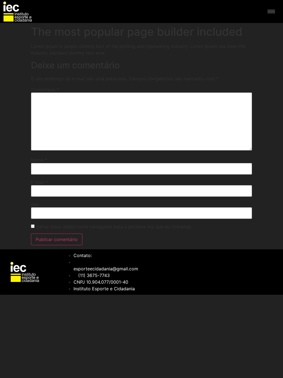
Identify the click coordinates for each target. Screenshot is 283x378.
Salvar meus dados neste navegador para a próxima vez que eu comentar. (114, 226)
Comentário (45, 89)
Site (35, 204)
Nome (39, 160)
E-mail (39, 182)
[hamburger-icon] (271, 11)
